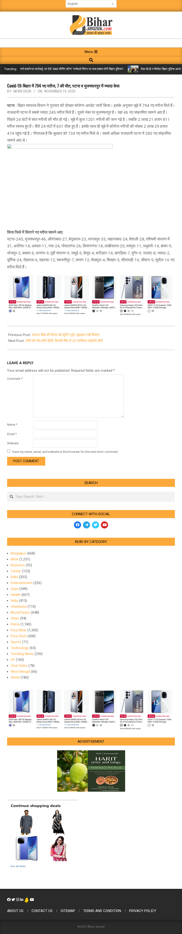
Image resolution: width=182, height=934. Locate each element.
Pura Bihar (19, 630)
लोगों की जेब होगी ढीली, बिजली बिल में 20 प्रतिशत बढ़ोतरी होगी (64, 341)
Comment (15, 378)
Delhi (14, 577)
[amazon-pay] (91, 294)
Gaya (14, 589)
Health (16, 595)
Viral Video (19, 665)
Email (12, 434)
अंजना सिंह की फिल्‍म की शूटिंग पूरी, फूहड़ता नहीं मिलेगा (65, 335)
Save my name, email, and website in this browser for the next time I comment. (65, 451)
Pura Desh (19, 636)
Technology (20, 648)
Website (12, 443)
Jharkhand (19, 606)
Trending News (22, 654)
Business (18, 565)
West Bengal (20, 671)
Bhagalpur (18, 553)
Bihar (14, 559)
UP (13, 660)
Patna (15, 624)
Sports (16, 642)
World (15, 677)
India (14, 600)
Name (12, 424)
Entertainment (21, 583)
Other (15, 618)
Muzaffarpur (20, 612)
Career (16, 571)
